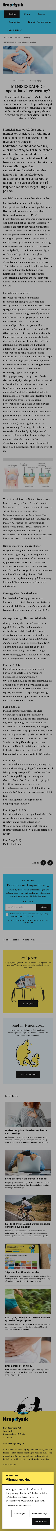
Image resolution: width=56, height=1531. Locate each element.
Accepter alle (41, 1521)
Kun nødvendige (39, 1513)
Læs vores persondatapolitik (18, 1505)
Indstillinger (19, 1513)
